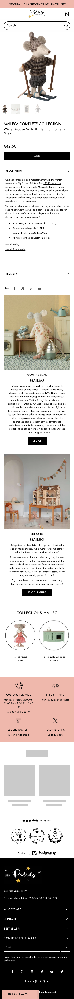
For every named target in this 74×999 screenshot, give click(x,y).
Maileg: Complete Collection (32, 124)
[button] (37, 156)
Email (8, 947)
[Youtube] (52, 971)
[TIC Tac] (42, 971)
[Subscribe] (65, 947)
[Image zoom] (37, 66)
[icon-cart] (66, 14)
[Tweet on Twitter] (23, 288)
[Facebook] (12, 971)
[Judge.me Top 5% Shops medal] (37, 836)
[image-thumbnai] (4, 109)
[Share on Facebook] (14, 288)
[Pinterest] (22, 971)
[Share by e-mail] (39, 288)
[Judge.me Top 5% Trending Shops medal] (55, 836)
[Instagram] (32, 971)
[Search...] (66, 25)
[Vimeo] (61, 971)
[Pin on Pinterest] (31, 288)
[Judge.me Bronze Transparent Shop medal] (18, 836)
